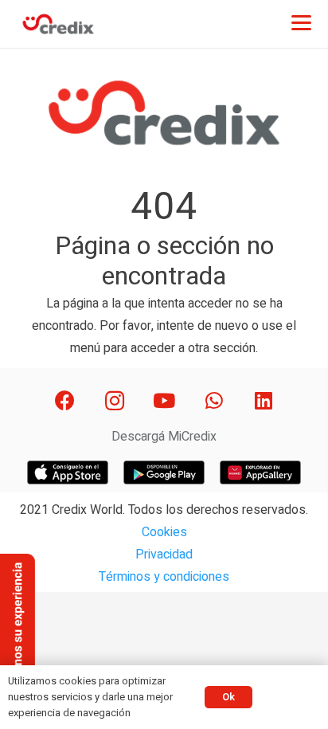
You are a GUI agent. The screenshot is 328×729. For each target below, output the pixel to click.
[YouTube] (164, 401)
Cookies (164, 532)
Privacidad (164, 554)
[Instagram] (114, 401)
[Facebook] (65, 401)
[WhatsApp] (214, 401)
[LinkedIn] (264, 401)
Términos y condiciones (164, 576)
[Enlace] (58, 24)
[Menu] (301, 22)
